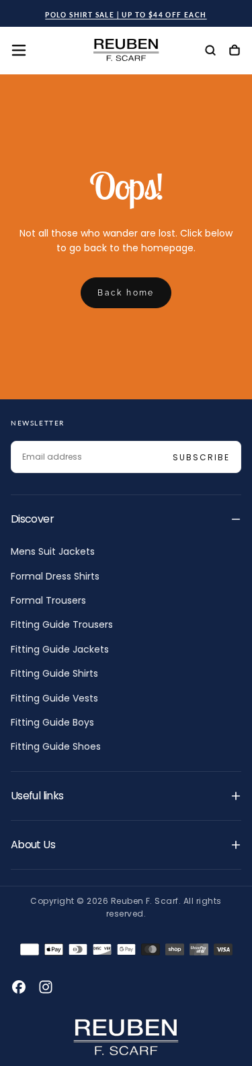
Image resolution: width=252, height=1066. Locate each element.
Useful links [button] (37, 795)
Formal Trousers (48, 600)
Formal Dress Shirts (55, 576)
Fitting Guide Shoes (56, 746)
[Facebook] (19, 987)
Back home (126, 292)
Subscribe (201, 457)
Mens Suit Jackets (53, 551)
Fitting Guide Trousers (62, 624)
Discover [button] (32, 519)
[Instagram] (46, 987)
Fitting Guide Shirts (54, 673)
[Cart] (234, 51)
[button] (19, 50)
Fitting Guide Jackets (60, 649)
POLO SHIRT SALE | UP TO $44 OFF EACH (125, 15)
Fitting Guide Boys (52, 722)
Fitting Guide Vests (54, 698)
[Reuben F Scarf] (126, 1037)
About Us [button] (33, 844)
